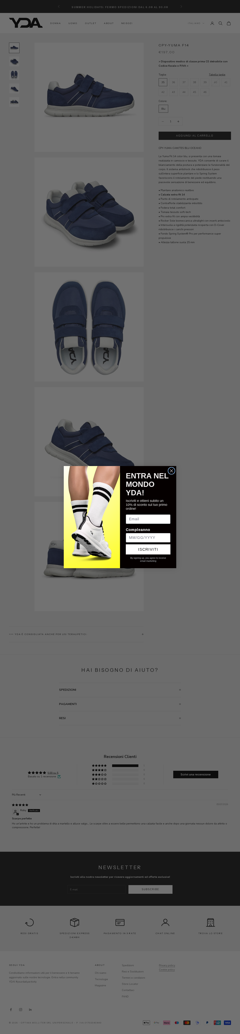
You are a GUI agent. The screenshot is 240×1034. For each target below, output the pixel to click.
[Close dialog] (171, 471)
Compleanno (138, 530)
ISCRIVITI (148, 549)
